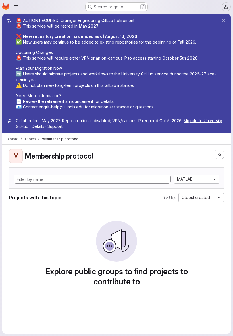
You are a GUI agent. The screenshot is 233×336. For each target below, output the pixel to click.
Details (38, 126)
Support (55, 126)
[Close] (223, 20)
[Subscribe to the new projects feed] (219, 154)
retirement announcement (69, 101)
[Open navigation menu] (16, 6)
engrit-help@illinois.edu (61, 107)
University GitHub (137, 73)
